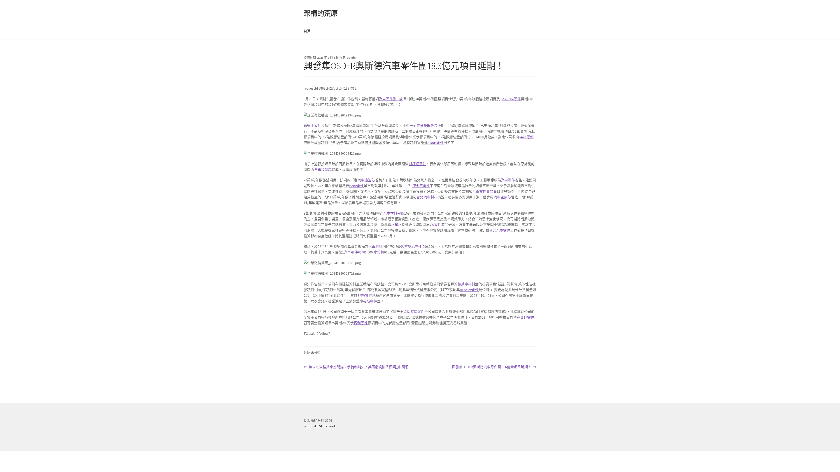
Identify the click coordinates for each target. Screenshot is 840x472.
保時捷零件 (415, 311)
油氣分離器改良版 (427, 125)
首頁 (307, 31)
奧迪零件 (527, 317)
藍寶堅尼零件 (411, 246)
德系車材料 (466, 284)
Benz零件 (356, 186)
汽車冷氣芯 (323, 169)
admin (351, 57)
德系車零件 (421, 186)
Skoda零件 (436, 143)
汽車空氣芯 (502, 197)
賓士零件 (314, 125)
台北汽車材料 (427, 197)
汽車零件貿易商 (484, 191)
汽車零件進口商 (391, 99)
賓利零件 (361, 323)
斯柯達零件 (417, 164)
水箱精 (379, 252)
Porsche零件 (511, 99)
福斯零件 (370, 301)
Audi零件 (527, 137)
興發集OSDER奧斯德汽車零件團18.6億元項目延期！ (491, 367)
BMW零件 (364, 295)
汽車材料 (375, 246)
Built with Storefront (320, 426)
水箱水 (396, 224)
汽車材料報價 (393, 213)
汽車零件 (508, 180)
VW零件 (435, 224)
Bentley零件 (469, 290)
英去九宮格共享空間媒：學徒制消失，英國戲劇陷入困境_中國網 (358, 367)
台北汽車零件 (499, 230)
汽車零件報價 (354, 252)
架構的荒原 (321, 13)
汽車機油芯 (366, 180)
